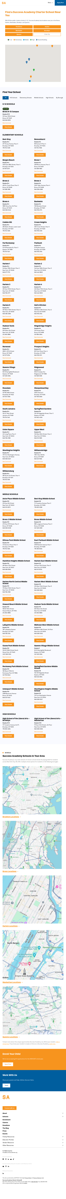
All (5, 97)
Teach (6, 1085)
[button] (29, 81)
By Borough (59, 97)
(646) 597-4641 (34, 1181)
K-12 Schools (13, 97)
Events (5, 1134)
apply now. (52, 1044)
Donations (6, 1125)
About (5, 1113)
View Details (8, 127)
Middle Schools (38, 97)
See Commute (7, 123)
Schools (5, 1116)
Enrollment (6, 1120)
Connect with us (9, 1108)
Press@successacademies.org (10, 1152)
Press (4, 1131)
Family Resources (8, 1137)
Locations (11, 817)
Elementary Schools (26, 97)
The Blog (6, 1128)
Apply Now (60, 2)
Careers (5, 1122)
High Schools (50, 97)
